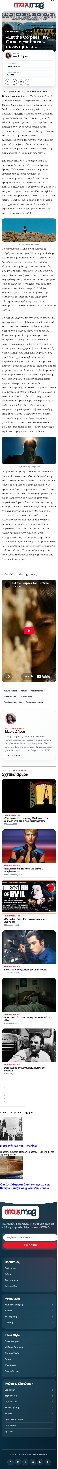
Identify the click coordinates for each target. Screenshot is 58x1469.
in (21, 82)
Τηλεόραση (11, 1316)
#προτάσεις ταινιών (34, 702)
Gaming (9, 1322)
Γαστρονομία (12, 1341)
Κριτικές (28, 32)
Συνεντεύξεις (11, 1286)
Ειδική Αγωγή (12, 1407)
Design (8, 1359)
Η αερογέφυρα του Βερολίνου (18, 1145)
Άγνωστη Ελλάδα (14, 1419)
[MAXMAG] (29, 5)
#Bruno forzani (10, 691)
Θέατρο (9, 1310)
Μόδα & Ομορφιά (14, 1347)
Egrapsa (9, 1431)
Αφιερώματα (11, 1280)
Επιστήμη (10, 1390)
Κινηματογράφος (13, 32)
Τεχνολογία (11, 1395)
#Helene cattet (10, 696)
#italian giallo (26, 696)
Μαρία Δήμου (15, 731)
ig (33, 1462)
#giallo (24, 691)
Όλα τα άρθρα (13, 756)
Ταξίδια (8, 1413)
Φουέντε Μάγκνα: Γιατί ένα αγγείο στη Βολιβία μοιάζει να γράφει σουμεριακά (25, 1186)
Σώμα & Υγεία (12, 1353)
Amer (20, 213)
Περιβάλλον (11, 1401)
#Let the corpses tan (13, 702)
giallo (49, 191)
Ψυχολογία (10, 1365)
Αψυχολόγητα (12, 1371)
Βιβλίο (8, 1274)
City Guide (10, 1425)
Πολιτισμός (11, 1268)
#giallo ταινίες (37, 691)
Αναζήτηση (30, 1245)
